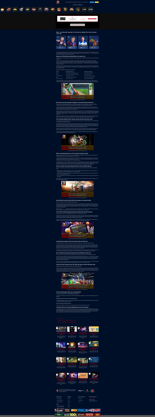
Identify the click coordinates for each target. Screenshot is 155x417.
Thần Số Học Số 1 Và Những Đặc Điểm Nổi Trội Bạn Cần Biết (61, 380)
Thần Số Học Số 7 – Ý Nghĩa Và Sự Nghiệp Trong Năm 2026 (83, 349)
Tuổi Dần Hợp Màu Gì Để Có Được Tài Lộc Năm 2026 (83, 365)
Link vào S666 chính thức (92, 18)
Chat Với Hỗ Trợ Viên (91, 398)
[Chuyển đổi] (57, 318)
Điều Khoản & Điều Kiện (60, 400)
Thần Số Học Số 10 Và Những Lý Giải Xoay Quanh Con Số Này (93, 348)
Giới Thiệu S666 (59, 398)
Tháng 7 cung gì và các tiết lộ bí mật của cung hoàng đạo (83, 333)
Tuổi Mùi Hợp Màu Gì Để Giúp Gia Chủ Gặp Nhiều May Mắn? (61, 364)
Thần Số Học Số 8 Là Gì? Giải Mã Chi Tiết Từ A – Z (72, 349)
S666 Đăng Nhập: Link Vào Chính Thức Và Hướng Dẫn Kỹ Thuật (61, 333)
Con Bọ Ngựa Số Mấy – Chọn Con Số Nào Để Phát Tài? (94, 379)
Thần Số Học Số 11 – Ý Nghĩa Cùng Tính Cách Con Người (94, 333)
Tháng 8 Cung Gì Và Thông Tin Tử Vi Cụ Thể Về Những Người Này (72, 379)
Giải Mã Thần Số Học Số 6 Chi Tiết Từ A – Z (94, 364)
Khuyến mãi (80, 398)
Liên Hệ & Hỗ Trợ (81, 400)
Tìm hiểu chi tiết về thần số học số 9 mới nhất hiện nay (61, 349)
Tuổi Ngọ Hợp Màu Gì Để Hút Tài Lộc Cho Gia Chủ (72, 364)
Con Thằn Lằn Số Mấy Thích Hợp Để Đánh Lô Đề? (83, 379)
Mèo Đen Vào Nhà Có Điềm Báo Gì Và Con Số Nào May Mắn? (72, 333)
